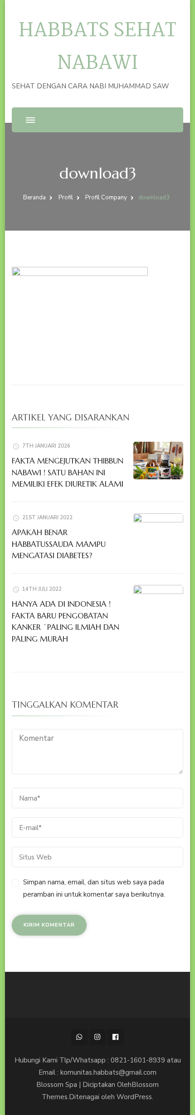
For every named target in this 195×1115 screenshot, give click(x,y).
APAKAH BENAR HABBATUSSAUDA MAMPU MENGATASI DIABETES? (59, 543)
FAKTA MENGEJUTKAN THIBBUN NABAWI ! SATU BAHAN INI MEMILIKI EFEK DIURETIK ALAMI (67, 472)
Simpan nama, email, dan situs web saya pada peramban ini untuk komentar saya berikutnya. (94, 888)
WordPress (134, 1096)
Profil (65, 197)
